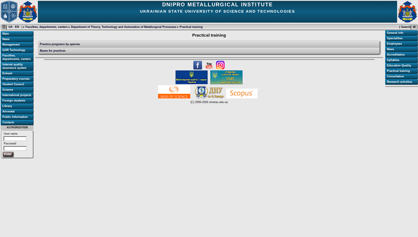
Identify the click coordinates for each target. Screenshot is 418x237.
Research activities (399, 81)
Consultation (395, 76)
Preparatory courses (16, 78)
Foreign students (13, 100)
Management (11, 44)
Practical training (191, 27)
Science (7, 89)
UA (10, 27)
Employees (394, 43)
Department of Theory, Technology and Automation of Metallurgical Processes (123, 27)
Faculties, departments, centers (47, 27)
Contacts (8, 122)
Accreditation (396, 54)
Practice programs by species (60, 44)
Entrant (7, 73)
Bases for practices (53, 50)
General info (395, 32)
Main (5, 33)
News (6, 39)
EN (17, 27)
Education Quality (399, 65)
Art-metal (8, 111)
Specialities (395, 38)
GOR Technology (13, 50)
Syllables (393, 60)
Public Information (15, 116)
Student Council (13, 84)
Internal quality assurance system (14, 66)
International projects (16, 95)
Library (7, 106)
